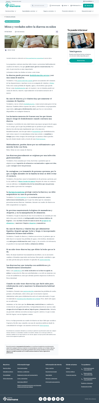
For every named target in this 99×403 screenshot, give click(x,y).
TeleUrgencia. (44, 325)
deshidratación (20, 88)
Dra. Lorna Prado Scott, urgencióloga (35, 58)
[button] (97, 302)
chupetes (32, 223)
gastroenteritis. (45, 260)
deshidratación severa (39, 75)
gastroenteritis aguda (24, 81)
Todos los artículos (10, 16)
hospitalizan (36, 131)
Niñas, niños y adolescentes (12, 21)
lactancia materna (16, 192)
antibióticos (18, 270)
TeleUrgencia (40, 139)
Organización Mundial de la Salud (28, 299)
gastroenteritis (28, 291)
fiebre (52, 83)
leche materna (21, 197)
